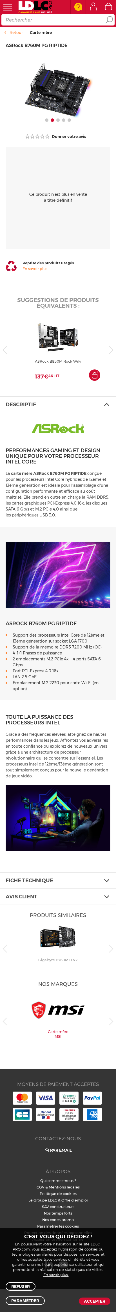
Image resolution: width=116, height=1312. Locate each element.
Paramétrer (25, 1300)
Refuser (20, 1286)
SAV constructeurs (58, 1206)
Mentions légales (64, 1187)
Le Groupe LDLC (42, 1200)
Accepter (94, 1301)
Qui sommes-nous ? (58, 1180)
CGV (40, 1187)
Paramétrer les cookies (58, 1226)
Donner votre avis (68, 136)
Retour (16, 32)
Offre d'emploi (74, 1200)
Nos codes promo (58, 1219)
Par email (61, 1150)
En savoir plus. (56, 1275)
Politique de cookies (58, 1193)
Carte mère (41, 32)
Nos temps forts (58, 1213)
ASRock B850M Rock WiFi (58, 361)
